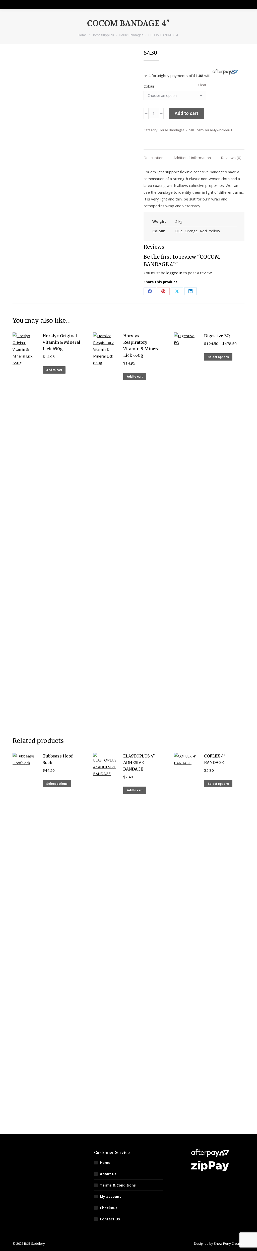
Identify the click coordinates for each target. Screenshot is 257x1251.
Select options (218, 357)
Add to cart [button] (54, 370)
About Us (108, 1173)
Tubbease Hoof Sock (58, 759)
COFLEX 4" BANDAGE (214, 759)
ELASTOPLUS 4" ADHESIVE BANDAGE (139, 762)
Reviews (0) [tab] (231, 157)
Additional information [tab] (192, 157)
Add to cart (186, 113)
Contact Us (110, 1219)
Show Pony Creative (229, 1243)
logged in (174, 272)
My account (110, 1196)
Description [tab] (153, 157)
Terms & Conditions (118, 1185)
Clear (202, 85)
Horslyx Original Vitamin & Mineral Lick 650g (61, 342)
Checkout (108, 1207)
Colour (149, 86)
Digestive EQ (217, 335)
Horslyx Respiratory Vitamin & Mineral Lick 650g (142, 345)
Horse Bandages (171, 130)
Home (105, 1162)
